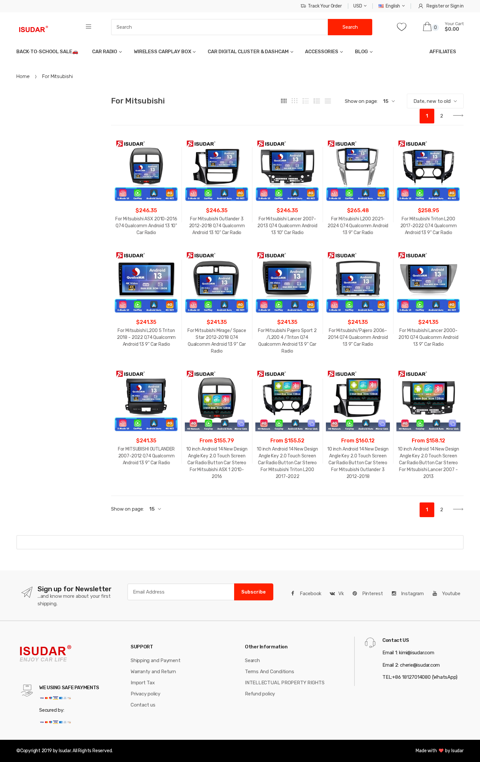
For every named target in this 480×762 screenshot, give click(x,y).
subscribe (253, 592)
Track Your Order (325, 6)
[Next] (456, 116)
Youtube (450, 593)
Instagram (412, 593)
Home (22, 76)
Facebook (310, 593)
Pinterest (372, 593)
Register (435, 6)
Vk (341, 593)
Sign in (457, 6)
